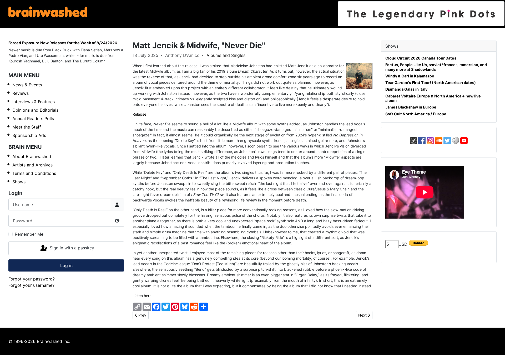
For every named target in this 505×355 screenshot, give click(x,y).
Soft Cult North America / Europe (415, 114)
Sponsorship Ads (29, 135)
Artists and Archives (32, 164)
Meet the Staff (26, 127)
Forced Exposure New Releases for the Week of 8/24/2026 (62, 43)
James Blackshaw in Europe (410, 107)
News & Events (27, 84)
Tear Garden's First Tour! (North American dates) (430, 82)
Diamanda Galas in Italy (406, 89)
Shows (19, 181)
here (148, 295)
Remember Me (29, 234)
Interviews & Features (33, 101)
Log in (66, 265)
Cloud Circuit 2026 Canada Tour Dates (420, 58)
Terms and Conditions (34, 173)
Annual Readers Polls (33, 118)
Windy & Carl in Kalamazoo (409, 76)
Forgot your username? (31, 285)
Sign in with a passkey (71, 247)
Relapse (139, 114)
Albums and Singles (225, 55)
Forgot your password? (31, 279)
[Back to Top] (496, 345)
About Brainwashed (31, 156)
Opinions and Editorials (35, 110)
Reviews (20, 93)
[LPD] (421, 14)
